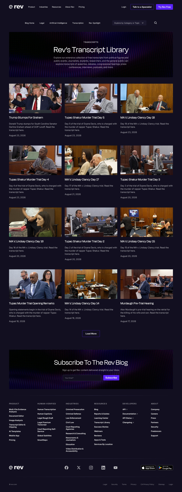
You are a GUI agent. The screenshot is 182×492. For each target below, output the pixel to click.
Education (70, 444)
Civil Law (70, 422)
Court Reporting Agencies (73, 428)
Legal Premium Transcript (44, 423)
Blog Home (29, 23)
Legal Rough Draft (45, 418)
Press (153, 418)
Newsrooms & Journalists (72, 439)
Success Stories (101, 427)
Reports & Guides (101, 414)
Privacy (133, 484)
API (125, 409)
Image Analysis (16, 420)
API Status (128, 418)
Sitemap (161, 484)
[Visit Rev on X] (79, 468)
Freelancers (156, 431)
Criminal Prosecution (75, 409)
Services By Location (103, 444)
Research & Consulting (76, 433)
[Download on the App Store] (148, 467)
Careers (154, 414)
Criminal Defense (73, 414)
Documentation (130, 414)
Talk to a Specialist (142, 7)
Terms (124, 484)
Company (155, 409)
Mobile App (14, 436)
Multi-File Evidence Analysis (17, 410)
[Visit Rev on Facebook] (66, 468)
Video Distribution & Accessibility (74, 450)
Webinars (98, 431)
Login (171, 484)
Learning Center (101, 418)
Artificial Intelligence (58, 23)
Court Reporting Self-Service (46, 430)
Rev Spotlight (94, 23)
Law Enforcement (73, 418)
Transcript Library (102, 422)
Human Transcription (46, 409)
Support (154, 436)
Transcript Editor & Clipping (17, 426)
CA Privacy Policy (147, 484)
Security (154, 427)
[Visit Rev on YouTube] (115, 468)
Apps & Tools (100, 440)
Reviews (98, 436)
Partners (154, 422)
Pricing (12, 440)
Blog (96, 409)
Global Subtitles (44, 436)
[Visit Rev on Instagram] (91, 468)
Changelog (128, 422)
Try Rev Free (164, 7)
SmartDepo (42, 440)
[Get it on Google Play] (165, 467)
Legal (42, 23)
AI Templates (15, 431)
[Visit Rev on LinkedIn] (103, 468)
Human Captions (44, 414)
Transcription (78, 23)
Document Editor (16, 416)
